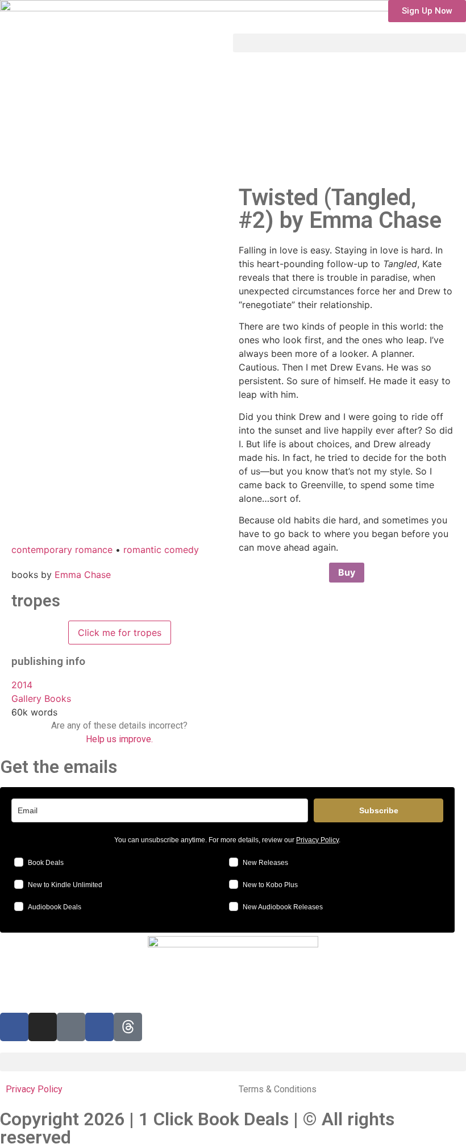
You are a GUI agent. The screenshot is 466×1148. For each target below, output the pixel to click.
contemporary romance (62, 549)
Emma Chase (83, 574)
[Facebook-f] (14, 1027)
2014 (21, 685)
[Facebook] (99, 1027)
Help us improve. (119, 739)
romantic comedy (161, 549)
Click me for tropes (119, 632)
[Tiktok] (71, 1027)
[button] (427, 11)
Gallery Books (41, 698)
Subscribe (378, 810)
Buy (346, 572)
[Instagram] (42, 1027)
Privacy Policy (317, 840)
